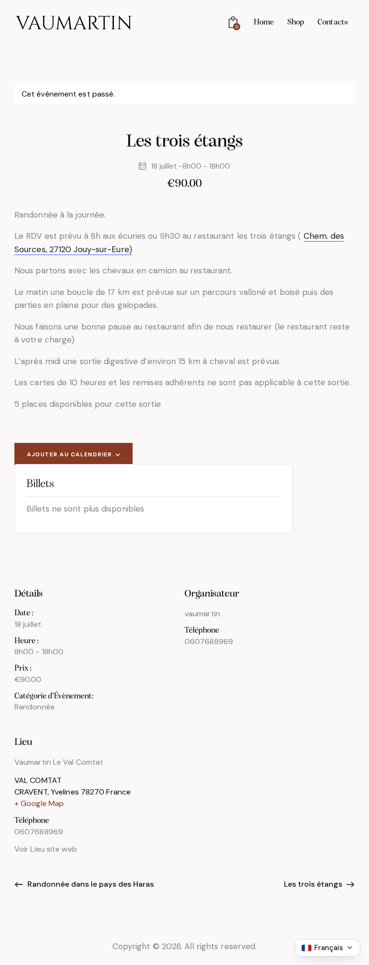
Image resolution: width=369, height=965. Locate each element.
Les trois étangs (314, 884)
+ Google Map (39, 803)
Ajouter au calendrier (69, 454)
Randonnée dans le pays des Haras (89, 884)
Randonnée (34, 707)
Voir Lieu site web (45, 849)
